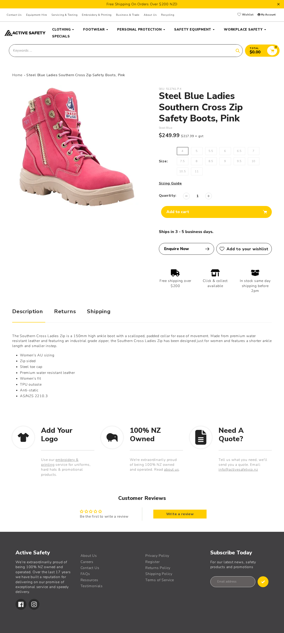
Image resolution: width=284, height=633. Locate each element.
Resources (89, 580)
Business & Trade (127, 15)
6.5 (239, 151)
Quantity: (167, 195)
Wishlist (247, 15)
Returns (65, 311)
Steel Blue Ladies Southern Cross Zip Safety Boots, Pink (75, 75)
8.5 (211, 161)
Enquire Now (176, 248)
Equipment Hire (36, 15)
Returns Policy (157, 567)
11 (197, 171)
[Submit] (263, 581)
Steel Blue (165, 128)
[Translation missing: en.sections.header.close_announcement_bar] (278, 4)
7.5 (182, 161)
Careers (87, 561)
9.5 (239, 161)
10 (254, 161)
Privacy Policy (157, 555)
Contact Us (14, 15)
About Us (89, 555)
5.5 (211, 151)
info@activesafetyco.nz (238, 469)
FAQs (85, 573)
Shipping (98, 311)
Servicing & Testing (64, 15)
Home (17, 75)
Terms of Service (159, 580)
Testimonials (92, 586)
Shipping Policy (158, 573)
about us (171, 469)
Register (152, 561)
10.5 (182, 171)
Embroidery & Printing (97, 15)
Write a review (180, 514)
